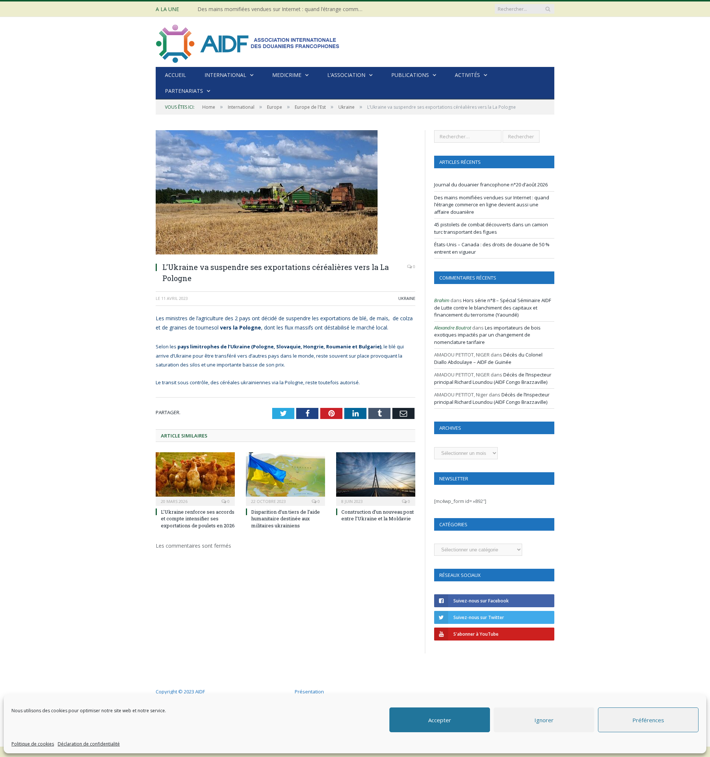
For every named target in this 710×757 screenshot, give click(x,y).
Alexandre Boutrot (452, 327)
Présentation (309, 691)
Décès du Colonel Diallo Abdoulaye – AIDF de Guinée (488, 358)
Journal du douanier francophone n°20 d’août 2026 (491, 184)
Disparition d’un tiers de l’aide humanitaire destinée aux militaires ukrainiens (285, 518)
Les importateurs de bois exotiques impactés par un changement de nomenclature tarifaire (487, 334)
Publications (410, 74)
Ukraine (406, 298)
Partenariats (184, 90)
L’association (346, 74)
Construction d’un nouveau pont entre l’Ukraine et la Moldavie (377, 515)
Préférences (648, 720)
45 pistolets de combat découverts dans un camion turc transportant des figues (491, 228)
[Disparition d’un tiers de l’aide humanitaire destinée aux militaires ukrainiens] (285, 478)
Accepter (439, 720)
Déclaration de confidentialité (89, 744)
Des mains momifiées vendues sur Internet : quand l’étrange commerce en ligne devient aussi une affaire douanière (282, 9)
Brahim (441, 300)
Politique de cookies (32, 744)
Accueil (175, 74)
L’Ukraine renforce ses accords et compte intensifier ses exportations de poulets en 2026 (198, 518)
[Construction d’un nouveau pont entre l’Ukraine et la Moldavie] (375, 478)
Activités (467, 74)
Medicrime (286, 74)
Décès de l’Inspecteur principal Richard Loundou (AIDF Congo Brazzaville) (492, 378)
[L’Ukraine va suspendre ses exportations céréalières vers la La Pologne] (285, 193)
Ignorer (544, 720)
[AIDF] (248, 42)
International (225, 74)
